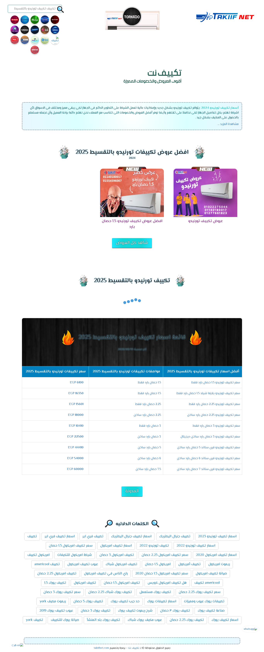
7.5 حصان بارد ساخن (148, 469)
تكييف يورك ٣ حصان (175, 611)
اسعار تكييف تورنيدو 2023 (217, 536)
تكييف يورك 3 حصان (95, 611)
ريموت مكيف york (53, 601)
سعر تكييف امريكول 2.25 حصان (165, 555)
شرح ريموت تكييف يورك (135, 611)
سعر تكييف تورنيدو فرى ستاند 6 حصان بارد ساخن (208, 458)
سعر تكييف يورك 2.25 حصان (200, 592)
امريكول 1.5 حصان (158, 564)
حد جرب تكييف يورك (125, 601)
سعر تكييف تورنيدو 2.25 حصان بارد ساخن (213, 415)
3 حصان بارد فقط (150, 426)
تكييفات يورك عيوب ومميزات (204, 601)
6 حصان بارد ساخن (149, 458)
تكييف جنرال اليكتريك (174, 536)
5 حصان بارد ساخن (149, 447)
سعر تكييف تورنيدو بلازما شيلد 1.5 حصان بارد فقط (208, 393)
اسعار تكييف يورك (225, 620)
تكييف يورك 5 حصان (88, 601)
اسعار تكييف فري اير (60, 536)
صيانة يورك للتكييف (65, 620)
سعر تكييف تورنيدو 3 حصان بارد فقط (216, 426)
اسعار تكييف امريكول (116, 546)
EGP (76, 382)
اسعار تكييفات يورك (161, 601)
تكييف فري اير (93, 536)
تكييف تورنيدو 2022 (154, 546)
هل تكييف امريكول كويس (167, 583)
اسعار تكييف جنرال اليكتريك (131, 536)
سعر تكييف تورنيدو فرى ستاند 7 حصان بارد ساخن (208, 469)
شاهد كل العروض (132, 243)
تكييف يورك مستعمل (155, 592)
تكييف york (34, 620)
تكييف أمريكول (189, 564)
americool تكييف (207, 583)
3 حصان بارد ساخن (149, 436)
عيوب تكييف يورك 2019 (56, 611)
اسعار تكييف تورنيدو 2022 (196, 546)
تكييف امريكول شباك (121, 564)
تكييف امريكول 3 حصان (117, 555)
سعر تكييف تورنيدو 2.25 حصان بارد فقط (214, 404)
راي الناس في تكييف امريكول (106, 573)
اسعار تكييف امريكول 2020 (216, 555)
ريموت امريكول (219, 564)
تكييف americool (47, 564)
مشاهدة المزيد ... (228, 124)
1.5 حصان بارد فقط (149, 382)
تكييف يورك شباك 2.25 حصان (110, 592)
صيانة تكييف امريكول (211, 573)
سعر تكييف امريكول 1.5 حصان (71, 546)
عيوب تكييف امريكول (82, 564)
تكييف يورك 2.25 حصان (187, 620)
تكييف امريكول (85, 583)
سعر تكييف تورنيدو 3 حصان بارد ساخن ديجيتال (210, 436)
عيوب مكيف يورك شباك (145, 620)
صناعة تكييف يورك (211, 611)
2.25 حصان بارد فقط (148, 404)
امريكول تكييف (38, 555)
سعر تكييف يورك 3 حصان (62, 592)
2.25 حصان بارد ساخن (147, 415)
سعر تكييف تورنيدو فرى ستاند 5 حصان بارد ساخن (208, 447)
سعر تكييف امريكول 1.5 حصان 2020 (161, 573)
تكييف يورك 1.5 (55, 583)
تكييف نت (133, 648)
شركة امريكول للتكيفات (74, 555)
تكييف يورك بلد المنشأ (103, 620)
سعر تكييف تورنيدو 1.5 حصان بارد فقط (215, 382)
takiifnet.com (101, 648)
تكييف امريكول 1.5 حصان (122, 583)
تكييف (32, 536)
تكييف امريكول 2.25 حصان (56, 573)
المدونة (132, 491)
